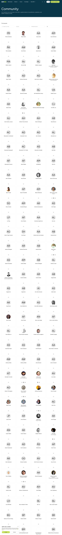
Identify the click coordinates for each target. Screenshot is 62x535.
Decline (14, 532)
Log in (48, 1)
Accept (6, 532)
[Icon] (2, 26)
